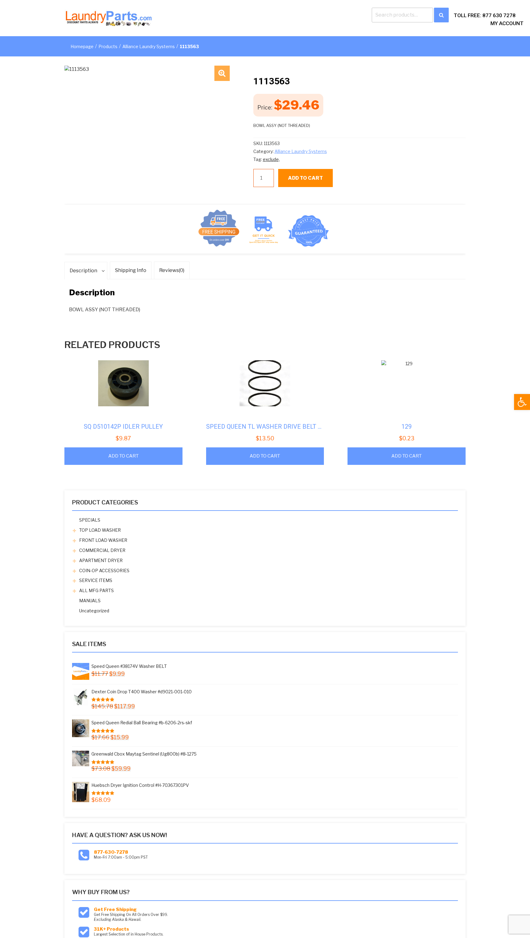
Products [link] (107, 46)
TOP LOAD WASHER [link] (100, 530)
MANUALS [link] (90, 600)
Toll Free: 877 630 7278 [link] (485, 15)
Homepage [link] (82, 46)
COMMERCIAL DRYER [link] (102, 550)
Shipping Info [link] (130, 270)
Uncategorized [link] (94, 610)
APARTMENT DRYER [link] (101, 560)
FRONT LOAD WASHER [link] (103, 540)
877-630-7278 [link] (111, 852)
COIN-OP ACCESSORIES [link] (104, 570)
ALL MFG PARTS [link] (96, 590)
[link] (522, 402)
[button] (222, 73)
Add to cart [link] (123, 456)
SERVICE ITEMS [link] (95, 580)
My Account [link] (507, 23)
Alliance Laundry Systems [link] (148, 46)
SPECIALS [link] (89, 520)
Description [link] (83, 271)
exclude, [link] (271, 159)
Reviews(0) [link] (171, 270)
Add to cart (305, 178)
